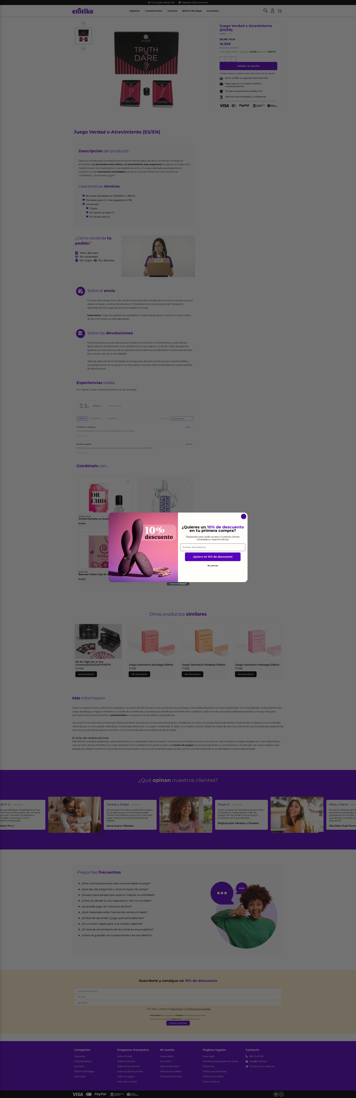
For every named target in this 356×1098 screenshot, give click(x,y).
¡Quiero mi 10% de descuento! (213, 556)
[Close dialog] (243, 516)
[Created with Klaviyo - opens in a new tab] (178, 583)
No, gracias (213, 566)
